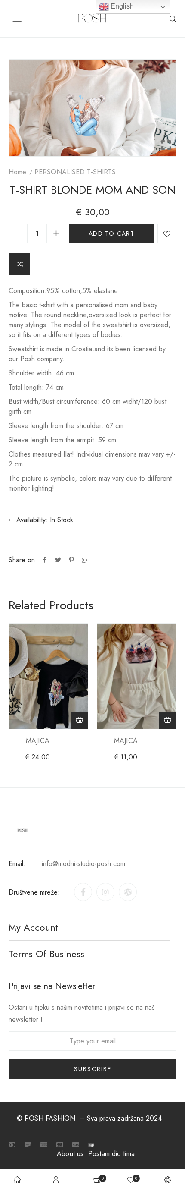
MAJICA (37, 741)
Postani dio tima (111, 1154)
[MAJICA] (48, 676)
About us (70, 1154)
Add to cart (111, 233)
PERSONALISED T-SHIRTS (75, 172)
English (121, 6)
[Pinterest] (71, 560)
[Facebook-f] (83, 892)
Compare (19, 264)
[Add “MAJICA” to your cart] (79, 720)
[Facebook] (45, 560)
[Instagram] (105, 892)
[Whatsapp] (84, 560)
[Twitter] (58, 560)
